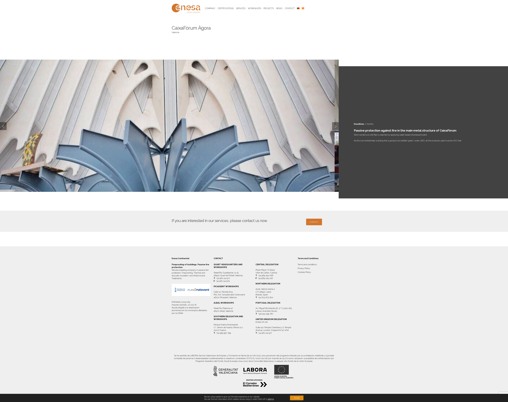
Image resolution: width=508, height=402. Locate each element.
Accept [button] (297, 398)
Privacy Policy (304, 268)
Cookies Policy (304, 272)
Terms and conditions (307, 264)
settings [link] (270, 399)
